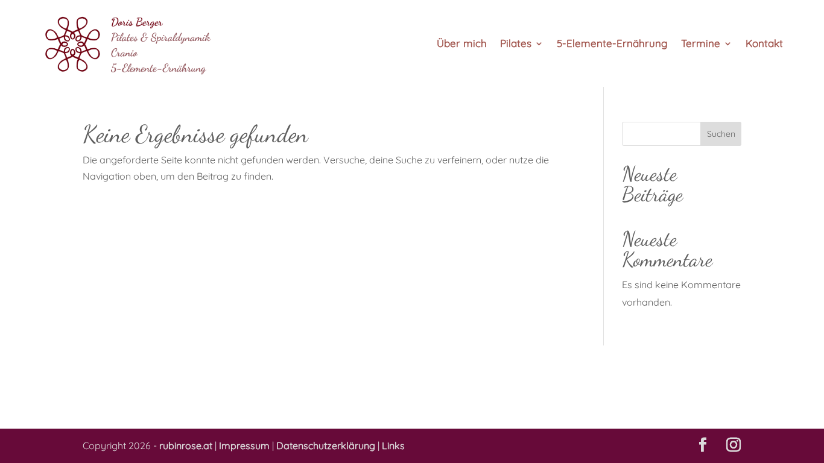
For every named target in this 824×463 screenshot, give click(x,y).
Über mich (462, 44)
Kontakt (764, 44)
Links (393, 445)
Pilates (515, 44)
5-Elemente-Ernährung (612, 44)
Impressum (244, 445)
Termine (700, 44)
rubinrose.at (185, 445)
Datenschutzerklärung (325, 445)
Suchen (721, 133)
